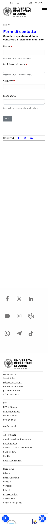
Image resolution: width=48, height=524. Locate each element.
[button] (5, 518)
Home (5, 24)
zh (30, 2)
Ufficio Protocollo (11, 411)
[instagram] (19, 318)
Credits (6, 456)
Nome (7, 46)
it (6, 2)
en (11, 2)
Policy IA (7, 481)
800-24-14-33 (10, 420)
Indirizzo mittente (14, 64)
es (18, 2)
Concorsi (7, 486)
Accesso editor (10, 494)
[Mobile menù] (44, 8)
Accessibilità (9, 498)
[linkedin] (31, 301)
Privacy (6, 473)
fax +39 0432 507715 (13, 386)
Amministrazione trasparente (17, 439)
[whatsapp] (7, 336)
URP (5, 403)
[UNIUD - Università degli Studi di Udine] (17, 11)
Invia (7, 119)
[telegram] (19, 336)
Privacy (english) (11, 477)
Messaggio (9, 95)
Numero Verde (10, 415)
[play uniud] (31, 318)
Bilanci (6, 490)
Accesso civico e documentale (18, 447)
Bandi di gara (9, 452)
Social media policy (12, 503)
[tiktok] (31, 336)
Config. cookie (10, 426)
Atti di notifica (10, 443)
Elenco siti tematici (12, 460)
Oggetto (8, 80)
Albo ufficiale (9, 435)
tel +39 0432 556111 (12, 382)
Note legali (8, 469)
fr (24, 2)
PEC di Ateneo (10, 407)
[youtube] (7, 318)
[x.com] (19, 301)
